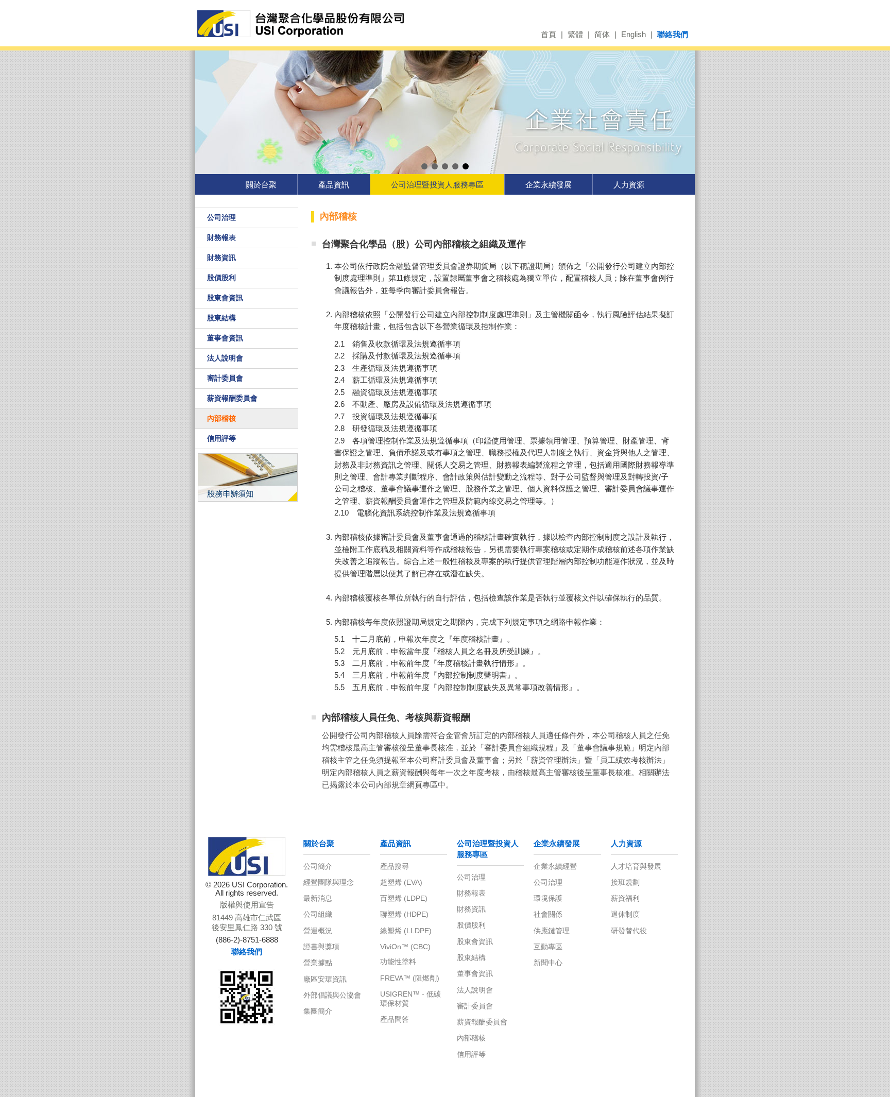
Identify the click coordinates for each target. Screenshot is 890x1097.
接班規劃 (625, 882)
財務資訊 (221, 257)
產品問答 (394, 1019)
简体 (602, 34)
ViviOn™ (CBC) (405, 946)
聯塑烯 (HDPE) (404, 914)
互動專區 (548, 946)
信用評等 (221, 438)
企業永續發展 (548, 184)
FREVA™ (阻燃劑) (409, 978)
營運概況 (317, 931)
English (633, 34)
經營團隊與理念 (328, 882)
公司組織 (317, 914)
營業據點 (317, 962)
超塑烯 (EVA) (401, 882)
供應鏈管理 (552, 931)
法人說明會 (225, 358)
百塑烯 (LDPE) (403, 898)
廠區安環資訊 (325, 979)
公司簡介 (317, 866)
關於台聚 (261, 184)
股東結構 (221, 318)
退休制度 (625, 914)
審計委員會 (225, 378)
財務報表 (221, 237)
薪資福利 (625, 898)
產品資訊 (333, 184)
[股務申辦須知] (247, 477)
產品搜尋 (394, 866)
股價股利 (221, 277)
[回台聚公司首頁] (304, 24)
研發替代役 (629, 931)
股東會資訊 (225, 298)
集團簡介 (317, 1011)
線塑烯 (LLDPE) (406, 931)
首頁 (548, 34)
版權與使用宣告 (247, 905)
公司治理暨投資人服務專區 (437, 184)
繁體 (575, 34)
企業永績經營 (555, 866)
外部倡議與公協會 (332, 995)
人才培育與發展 (636, 866)
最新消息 (317, 898)
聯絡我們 (672, 34)
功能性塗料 (398, 961)
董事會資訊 (225, 338)
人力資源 (628, 184)
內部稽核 (221, 418)
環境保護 (548, 898)
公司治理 (221, 217)
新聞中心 (548, 962)
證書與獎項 (321, 946)
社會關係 (548, 914)
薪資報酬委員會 (232, 398)
